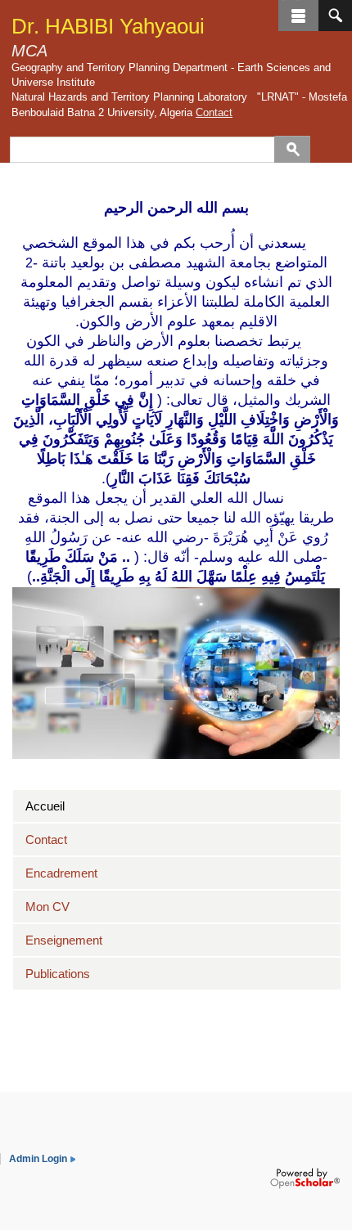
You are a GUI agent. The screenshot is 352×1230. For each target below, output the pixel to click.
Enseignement (63, 940)
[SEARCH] (335, 15)
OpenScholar (305, 1178)
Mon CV (47, 907)
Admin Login (38, 1159)
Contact (214, 112)
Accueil (45, 806)
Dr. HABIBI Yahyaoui (108, 26)
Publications (57, 974)
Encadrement (61, 873)
